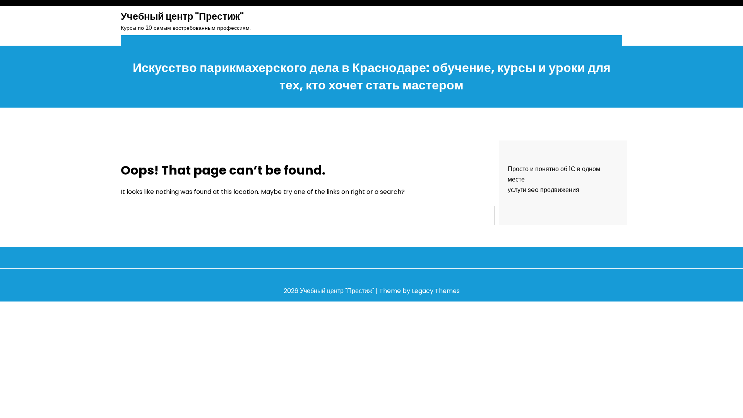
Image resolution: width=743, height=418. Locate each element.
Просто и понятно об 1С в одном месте (554, 174)
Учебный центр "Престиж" (182, 16)
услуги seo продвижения (543, 189)
